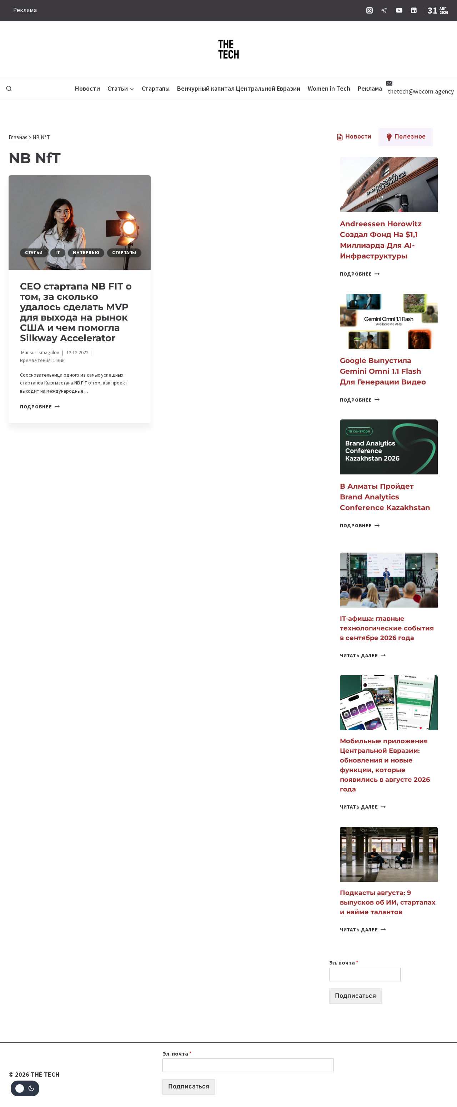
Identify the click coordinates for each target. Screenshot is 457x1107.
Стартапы (156, 88)
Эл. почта (343, 962)
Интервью (86, 252)
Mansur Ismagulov (40, 352)
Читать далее (363, 655)
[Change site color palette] (25, 1088)
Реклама (25, 10)
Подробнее (40, 406)
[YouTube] (399, 10)
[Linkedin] (413, 10)
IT (57, 252)
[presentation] (80, 222)
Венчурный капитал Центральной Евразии (238, 88)
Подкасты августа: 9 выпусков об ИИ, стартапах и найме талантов (388, 902)
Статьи (34, 252)
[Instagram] (369, 10)
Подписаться (355, 996)
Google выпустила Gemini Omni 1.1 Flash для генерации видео (383, 371)
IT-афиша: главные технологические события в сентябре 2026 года (387, 628)
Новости (87, 88)
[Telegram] (384, 10)
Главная (18, 137)
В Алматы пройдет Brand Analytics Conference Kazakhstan (385, 497)
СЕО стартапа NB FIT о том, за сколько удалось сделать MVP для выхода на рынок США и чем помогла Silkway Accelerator (76, 312)
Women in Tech (329, 88)
